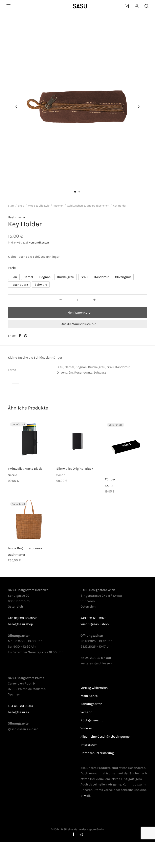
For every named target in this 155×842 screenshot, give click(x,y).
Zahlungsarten (91, 704)
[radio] (14, 277)
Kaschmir (122, 367)
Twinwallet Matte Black (25, 468)
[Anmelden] (136, 6)
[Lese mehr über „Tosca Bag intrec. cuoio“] (22, 532)
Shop (21, 205)
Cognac (81, 367)
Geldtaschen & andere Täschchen (88, 205)
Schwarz (99, 372)
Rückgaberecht (92, 720)
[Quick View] (36, 453)
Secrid (12, 475)
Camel (69, 367)
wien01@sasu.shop (95, 624)
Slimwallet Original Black (74, 468)
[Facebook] (19, 335)
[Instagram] (81, 835)
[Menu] (8, 5)
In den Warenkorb (77, 312)
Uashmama (16, 217)
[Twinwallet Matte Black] (29, 441)
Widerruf (87, 728)
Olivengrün (65, 372)
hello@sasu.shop (20, 624)
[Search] (146, 6)
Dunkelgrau (96, 367)
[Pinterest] (25, 335)
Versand (86, 712)
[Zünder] (126, 446)
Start (11, 205)
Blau (60, 367)
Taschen (58, 205)
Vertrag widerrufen (94, 688)
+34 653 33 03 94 (20, 706)
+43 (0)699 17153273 (22, 618)
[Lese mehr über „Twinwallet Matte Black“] (22, 453)
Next (139, 107)
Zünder (110, 479)
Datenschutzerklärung (97, 753)
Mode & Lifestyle (38, 205)
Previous (16, 107)
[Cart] (126, 6)
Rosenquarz (83, 372)
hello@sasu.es (18, 712)
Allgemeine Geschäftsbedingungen (106, 736)
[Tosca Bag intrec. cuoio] (29, 521)
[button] (71, 453)
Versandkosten (39, 242)
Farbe (12, 268)
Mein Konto (89, 696)
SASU (109, 485)
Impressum (89, 744)
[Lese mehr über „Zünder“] (119, 463)
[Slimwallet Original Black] (77, 441)
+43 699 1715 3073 (93, 618)
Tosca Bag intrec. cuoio (25, 548)
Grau (110, 367)
